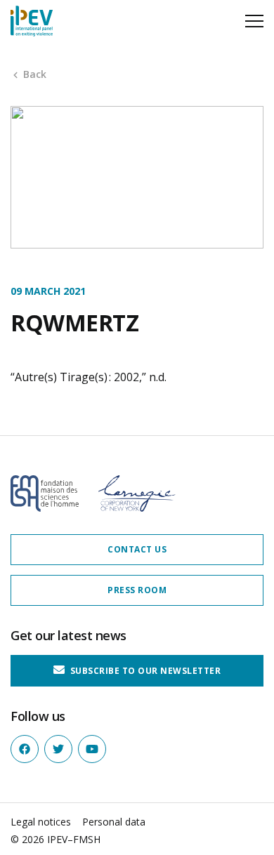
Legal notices (41, 821)
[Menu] (254, 21)
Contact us (137, 549)
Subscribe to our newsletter (144, 671)
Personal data (113, 821)
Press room (137, 590)
